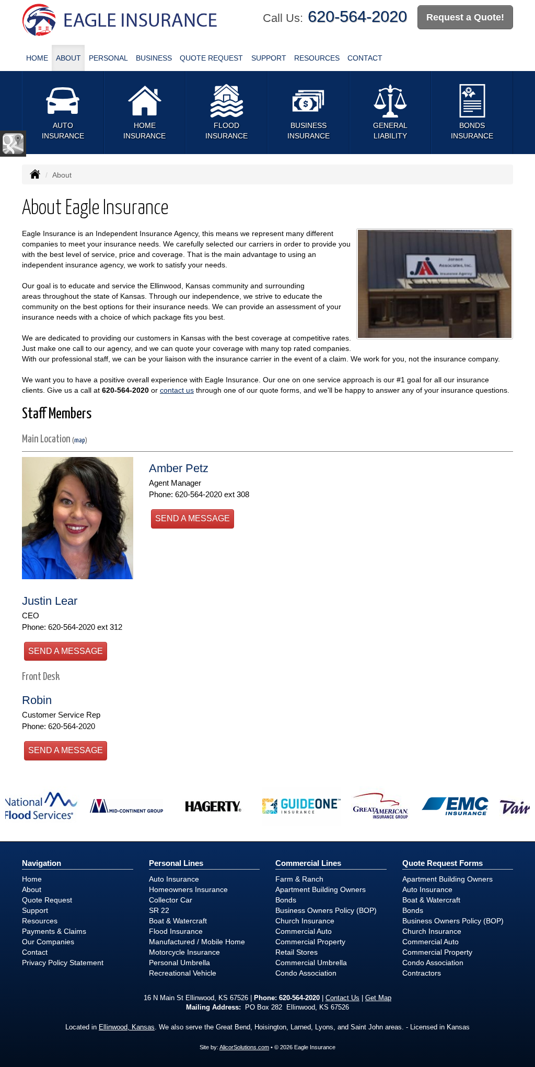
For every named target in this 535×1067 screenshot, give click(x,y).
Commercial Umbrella (311, 962)
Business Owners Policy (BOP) (326, 910)
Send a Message (192, 518)
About (68, 58)
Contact (364, 58)
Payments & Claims (54, 931)
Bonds (285, 900)
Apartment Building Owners (320, 889)
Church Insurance (304, 921)
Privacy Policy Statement (62, 962)
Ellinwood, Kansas (127, 1027)
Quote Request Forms (442, 863)
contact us (177, 390)
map (79, 440)
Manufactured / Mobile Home (197, 941)
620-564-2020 (357, 16)
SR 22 (159, 910)
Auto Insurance (174, 879)
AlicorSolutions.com (244, 1047)
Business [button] (154, 58)
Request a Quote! (465, 17)
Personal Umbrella (179, 962)
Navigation (41, 863)
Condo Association (305, 973)
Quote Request (47, 900)
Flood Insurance (176, 931)
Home (37, 58)
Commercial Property (310, 941)
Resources (39, 921)
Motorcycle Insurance (184, 952)
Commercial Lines (308, 863)
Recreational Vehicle (182, 973)
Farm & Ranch (299, 879)
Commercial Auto (303, 931)
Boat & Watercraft (178, 921)
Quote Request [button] (211, 58)
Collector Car (170, 900)
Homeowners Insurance (188, 889)
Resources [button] (317, 58)
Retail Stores (296, 952)
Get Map (378, 998)
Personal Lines (176, 863)
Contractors (421, 973)
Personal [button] (108, 58)
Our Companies (48, 941)
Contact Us (342, 998)
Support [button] (268, 58)
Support (35, 910)
